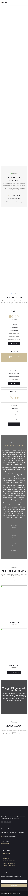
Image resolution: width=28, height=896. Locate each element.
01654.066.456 (7, 838)
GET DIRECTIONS (5, 843)
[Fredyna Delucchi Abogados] (4, 3)
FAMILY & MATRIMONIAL (8, 863)
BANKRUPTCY (6, 856)
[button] (14, 672)
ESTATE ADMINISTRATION (8, 860)
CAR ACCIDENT (6, 853)
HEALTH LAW (5, 858)
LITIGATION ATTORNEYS (8, 865)
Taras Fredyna (14, 622)
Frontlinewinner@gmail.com (10, 836)
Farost (11, 893)
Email (2, 877)
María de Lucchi (14, 665)
